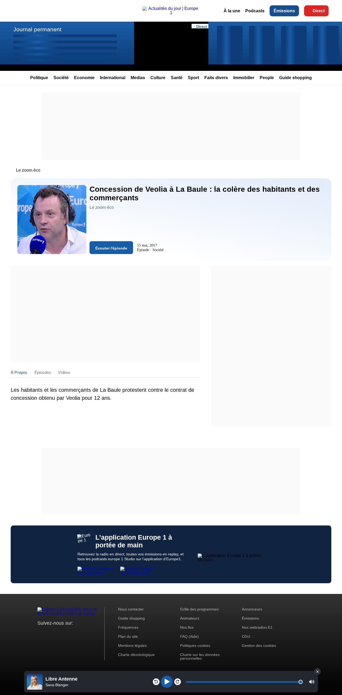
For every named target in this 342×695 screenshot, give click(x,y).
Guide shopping (295, 77)
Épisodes (42, 372)
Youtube (68, 633)
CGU (246, 636)
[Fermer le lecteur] (317, 671)
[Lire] (167, 682)
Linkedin (86, 633)
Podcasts (255, 11)
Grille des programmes (199, 609)
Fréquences (128, 627)
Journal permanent (37, 29)
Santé (176, 77)
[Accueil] (170, 12)
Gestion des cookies (259, 645)
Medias (138, 77)
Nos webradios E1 (257, 627)
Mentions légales (132, 645)
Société (61, 77)
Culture (157, 77)
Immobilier (243, 77)
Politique (39, 77)
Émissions (284, 11)
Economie (84, 77)
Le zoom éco (28, 170)
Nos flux (187, 627)
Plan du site (128, 636)
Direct (319, 11)
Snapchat (77, 633)
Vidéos (64, 372)
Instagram (49, 633)
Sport (193, 77)
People (267, 77)
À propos (19, 372)
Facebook (59, 633)
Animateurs (189, 618)
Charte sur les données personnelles (200, 656)
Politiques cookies (195, 645)
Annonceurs (252, 609)
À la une (232, 11)
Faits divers (216, 77)
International (112, 77)
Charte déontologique (136, 654)
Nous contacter (131, 609)
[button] (311, 682)
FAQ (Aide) (189, 636)
